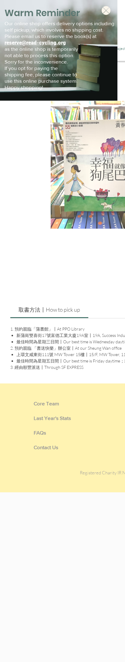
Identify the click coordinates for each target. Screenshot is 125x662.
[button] (106, 10)
